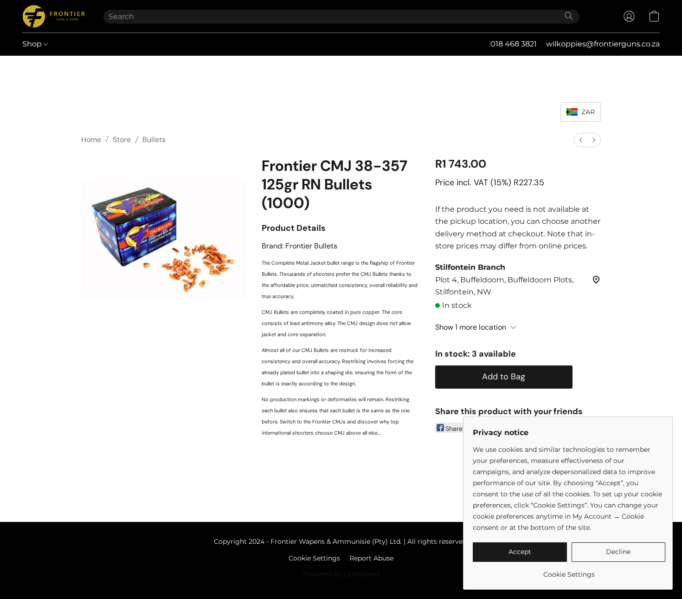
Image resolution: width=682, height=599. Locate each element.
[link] (569, 571)
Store (122, 139)
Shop (33, 43)
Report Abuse (371, 558)
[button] (53, 16)
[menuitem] (580, 140)
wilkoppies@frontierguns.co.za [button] (603, 43)
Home (91, 139)
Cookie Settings (314, 558)
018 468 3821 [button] (513, 43)
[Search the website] (569, 15)
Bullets (154, 139)
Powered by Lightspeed (341, 574)
